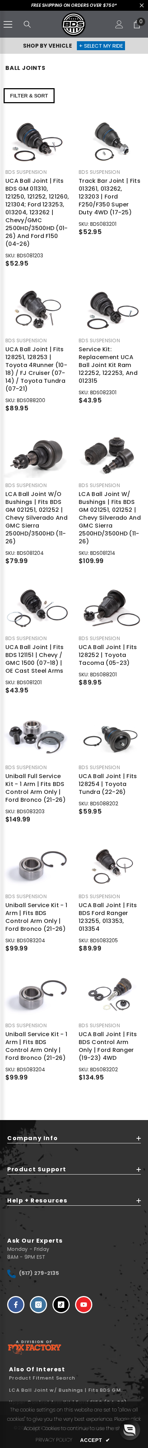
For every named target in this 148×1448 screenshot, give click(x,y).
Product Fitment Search (42, 1378)
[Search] (27, 24)
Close (141, 5)
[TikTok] (61, 1304)
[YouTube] (83, 1304)
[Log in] (119, 24)
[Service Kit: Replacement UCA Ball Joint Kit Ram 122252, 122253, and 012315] (110, 310)
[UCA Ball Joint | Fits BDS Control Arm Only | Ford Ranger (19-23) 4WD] (110, 995)
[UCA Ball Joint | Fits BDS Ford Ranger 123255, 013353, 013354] (110, 866)
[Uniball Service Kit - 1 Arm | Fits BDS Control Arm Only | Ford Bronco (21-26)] (37, 866)
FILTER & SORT (29, 96)
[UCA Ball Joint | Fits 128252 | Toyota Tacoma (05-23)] (110, 608)
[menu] (8, 24)
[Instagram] (38, 1304)
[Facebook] (15, 1304)
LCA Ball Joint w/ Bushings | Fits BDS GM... (67, 1390)
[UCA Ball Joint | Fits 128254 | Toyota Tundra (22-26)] (110, 737)
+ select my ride (101, 45)
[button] (129, 1429)
